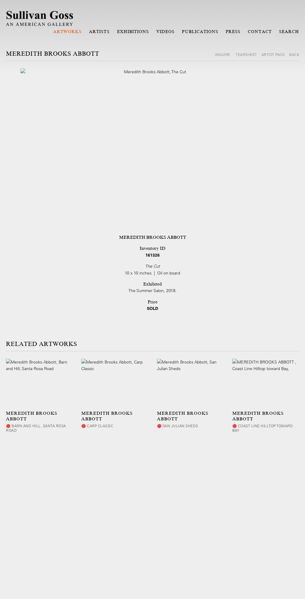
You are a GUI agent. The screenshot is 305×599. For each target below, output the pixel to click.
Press (233, 31)
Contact (259, 31)
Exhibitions (133, 31)
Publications (200, 31)
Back (294, 54)
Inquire (223, 54)
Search (289, 31)
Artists (99, 31)
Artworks (67, 31)
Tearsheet (246, 54)
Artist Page (273, 54)
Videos (165, 31)
